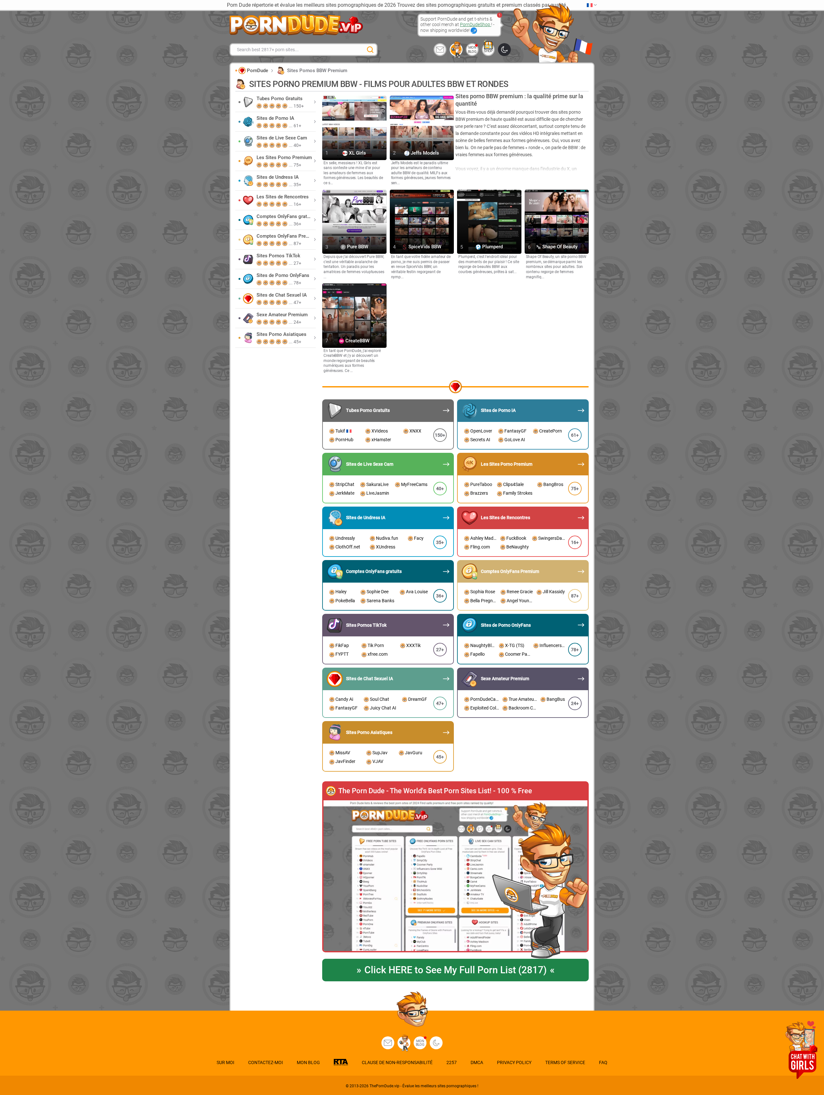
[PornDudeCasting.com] (456, 49)
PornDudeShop (475, 24)
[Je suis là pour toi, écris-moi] (440, 49)
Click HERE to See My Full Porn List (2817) (455, 970)
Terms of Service (565, 1062)
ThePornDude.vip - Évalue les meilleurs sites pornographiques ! (424, 1086)
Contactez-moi (265, 1062)
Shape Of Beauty (559, 247)
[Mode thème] (436, 1042)
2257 (451, 1062)
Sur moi (225, 1062)
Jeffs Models (424, 153)
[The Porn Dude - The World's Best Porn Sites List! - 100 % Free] (455, 876)
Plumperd (492, 247)
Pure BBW (357, 247)
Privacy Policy (514, 1062)
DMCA (477, 1062)
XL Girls (357, 153)
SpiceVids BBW (424, 247)
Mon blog (472, 49)
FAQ (603, 1062)
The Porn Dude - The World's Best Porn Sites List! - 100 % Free (435, 791)
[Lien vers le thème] (504, 49)
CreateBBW (357, 341)
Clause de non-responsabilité (397, 1062)
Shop (488, 51)
